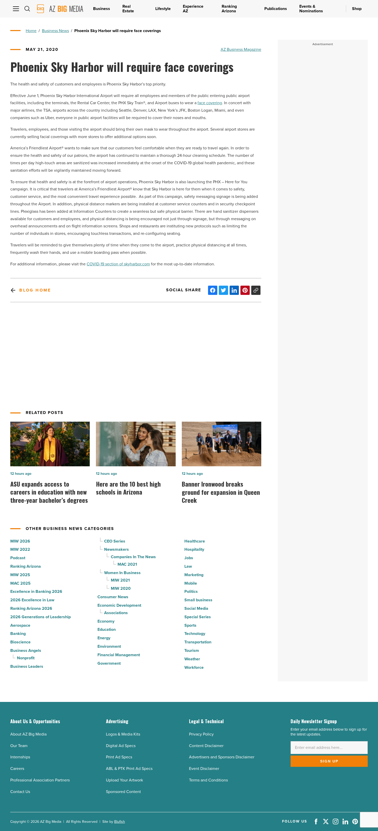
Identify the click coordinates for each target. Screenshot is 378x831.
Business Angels (25, 650)
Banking (18, 633)
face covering (209, 103)
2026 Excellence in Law (32, 600)
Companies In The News (133, 557)
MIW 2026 (20, 541)
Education (106, 629)
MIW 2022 (20, 549)
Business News (55, 31)
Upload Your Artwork (124, 780)
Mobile (190, 583)
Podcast (17, 558)
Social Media (196, 608)
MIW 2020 (121, 588)
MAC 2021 (127, 564)
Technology (194, 633)
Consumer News (112, 597)
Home (31, 31)
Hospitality (194, 549)
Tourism (191, 650)
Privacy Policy (201, 734)
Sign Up (329, 761)
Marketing (193, 575)
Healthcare (194, 541)
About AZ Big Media (28, 734)
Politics (191, 591)
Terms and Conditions (208, 780)
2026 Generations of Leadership (40, 617)
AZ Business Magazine (241, 49)
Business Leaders (26, 666)
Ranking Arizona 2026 (31, 608)
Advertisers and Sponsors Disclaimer (221, 757)
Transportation (197, 642)
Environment (109, 646)
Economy (105, 621)
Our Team (19, 746)
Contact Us (20, 792)
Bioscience (20, 642)
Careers (17, 768)
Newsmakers (116, 549)
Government (109, 663)
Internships (20, 757)
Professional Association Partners (40, 780)
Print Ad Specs (119, 757)
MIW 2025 (20, 575)
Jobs (188, 558)
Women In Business (122, 573)
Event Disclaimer (204, 768)
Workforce (194, 667)
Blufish (119, 821)
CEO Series (114, 541)
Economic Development (119, 605)
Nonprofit (25, 658)
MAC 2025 (20, 583)
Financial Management (118, 655)
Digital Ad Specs (121, 746)
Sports (190, 625)
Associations (116, 613)
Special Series (197, 617)
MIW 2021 (120, 580)
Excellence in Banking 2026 (36, 591)
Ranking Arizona (25, 566)
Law (188, 566)
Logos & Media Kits (123, 734)
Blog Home (35, 290)
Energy (103, 638)
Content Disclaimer (206, 746)
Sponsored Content (123, 792)
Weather (192, 659)
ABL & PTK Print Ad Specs (129, 768)
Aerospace (20, 625)
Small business (198, 600)
